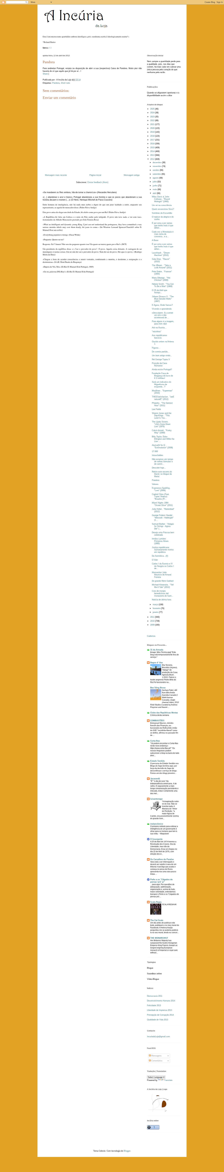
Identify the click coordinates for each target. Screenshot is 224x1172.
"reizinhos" (156, 331)
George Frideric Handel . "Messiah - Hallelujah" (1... (163, 517)
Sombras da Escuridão (162, 213)
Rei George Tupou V (161, 359)
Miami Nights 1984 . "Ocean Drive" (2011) (162, 504)
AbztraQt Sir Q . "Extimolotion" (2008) (162, 446)
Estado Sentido (157, 761)
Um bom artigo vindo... (162, 355)
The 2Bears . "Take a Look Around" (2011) (162, 266)
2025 (152, 109)
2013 (152, 155)
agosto (156, 178)
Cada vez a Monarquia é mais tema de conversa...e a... (162, 234)
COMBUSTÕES (157, 720)
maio (155, 189)
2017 (152, 140)
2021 (152, 124)
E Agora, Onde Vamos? (162, 305)
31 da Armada (156, 650)
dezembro (157, 162)
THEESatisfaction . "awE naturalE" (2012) (163, 398)
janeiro (156, 612)
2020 (152, 128)
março (156, 604)
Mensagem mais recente (56, 175)
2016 (152, 143)
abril (155, 193)
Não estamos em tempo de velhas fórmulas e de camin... (162, 461)
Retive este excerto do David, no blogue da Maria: (162, 474)
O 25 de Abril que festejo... (159, 291)
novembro (157, 166)
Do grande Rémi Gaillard (162, 581)
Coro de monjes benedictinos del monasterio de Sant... (162, 593)
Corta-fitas (155, 741)
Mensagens (156, 1056)
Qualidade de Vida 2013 (157, 1019)
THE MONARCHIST (159, 938)
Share (45, 74)
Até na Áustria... (159, 327)
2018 (152, 136)
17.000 (155, 451)
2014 (152, 151)
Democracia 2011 (154, 996)
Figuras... (156, 348)
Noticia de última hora (161, 599)
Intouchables (157, 455)
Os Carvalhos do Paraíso (162, 859)
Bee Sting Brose (157, 688)
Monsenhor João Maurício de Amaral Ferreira (161, 574)
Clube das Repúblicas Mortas (164, 713)
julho (155, 182)
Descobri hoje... (159, 468)
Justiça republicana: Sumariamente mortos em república (163, 549)
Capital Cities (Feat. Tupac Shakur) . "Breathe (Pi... (160, 496)
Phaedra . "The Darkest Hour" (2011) (162, 404)
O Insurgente (156, 839)
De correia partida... (160, 352)
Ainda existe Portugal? (162, 369)
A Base (155, 240)
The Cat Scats (156, 920)
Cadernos (151, 636)
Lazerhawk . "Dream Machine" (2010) (161, 254)
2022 (152, 120)
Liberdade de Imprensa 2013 (159, 1010)
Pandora (49, 62)
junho (155, 185)
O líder (155, 560)
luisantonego (156, 799)
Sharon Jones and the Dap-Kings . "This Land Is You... (161, 415)
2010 (152, 621)
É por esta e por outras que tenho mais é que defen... (162, 225)
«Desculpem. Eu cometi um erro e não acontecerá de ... (162, 315)
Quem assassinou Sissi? (163, 209)
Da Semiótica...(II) (160, 556)
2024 (152, 113)
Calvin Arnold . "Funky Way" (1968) (162, 431)
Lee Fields (156, 409)
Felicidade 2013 (154, 1005)
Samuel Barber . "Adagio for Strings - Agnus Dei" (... (163, 526)
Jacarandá (155, 778)
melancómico (156, 824)
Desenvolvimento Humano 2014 (161, 1001)
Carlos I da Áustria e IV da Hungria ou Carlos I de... (163, 566)
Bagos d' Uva (156, 662)
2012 (152, 159)
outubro (156, 170)
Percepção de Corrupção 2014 (160, 1015)
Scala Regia (155, 902)
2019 (152, 132)
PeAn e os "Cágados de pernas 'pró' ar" (161, 880)
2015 (152, 147)
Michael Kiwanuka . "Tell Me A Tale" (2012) (163, 586)
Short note (65, 83)
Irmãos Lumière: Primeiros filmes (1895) (160, 541)
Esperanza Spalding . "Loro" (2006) (161, 489)
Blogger (127, 1151)
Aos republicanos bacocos (159, 336)
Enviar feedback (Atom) (97, 182)
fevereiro (157, 608)
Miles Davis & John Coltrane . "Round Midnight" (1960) (161, 199)
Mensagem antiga (131, 175)
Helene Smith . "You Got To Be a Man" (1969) (163, 285)
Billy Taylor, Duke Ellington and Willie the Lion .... (163, 439)
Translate (168, 1080)
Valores (155, 484)
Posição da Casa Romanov (159, 364)
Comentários (156, 1061)
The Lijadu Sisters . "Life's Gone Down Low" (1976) (161, 424)
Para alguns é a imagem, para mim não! (163, 322)
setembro (157, 174)
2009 (152, 625)
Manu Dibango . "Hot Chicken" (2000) (161, 279)
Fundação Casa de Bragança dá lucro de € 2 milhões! (162, 375)
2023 (152, 116)
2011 (152, 617)
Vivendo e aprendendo (162, 309)
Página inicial (95, 175)
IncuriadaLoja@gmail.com (158, 1036)
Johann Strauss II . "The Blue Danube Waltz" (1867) (163, 298)
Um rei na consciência (162, 205)
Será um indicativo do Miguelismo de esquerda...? (161, 384)
